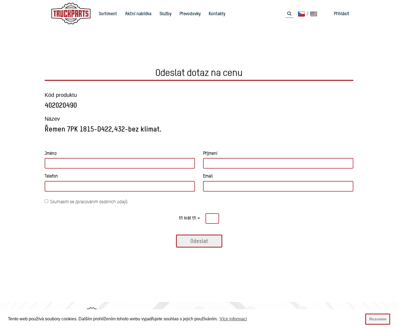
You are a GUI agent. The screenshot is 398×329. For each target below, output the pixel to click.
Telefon (51, 176)
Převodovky (190, 13)
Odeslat (199, 241)
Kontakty (217, 13)
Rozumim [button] (377, 319)
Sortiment (108, 13)
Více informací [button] (233, 319)
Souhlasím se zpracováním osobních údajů (89, 201)
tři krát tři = (189, 218)
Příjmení (210, 153)
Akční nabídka (138, 13)
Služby (165, 13)
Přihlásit (341, 13)
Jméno (51, 153)
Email (208, 176)
